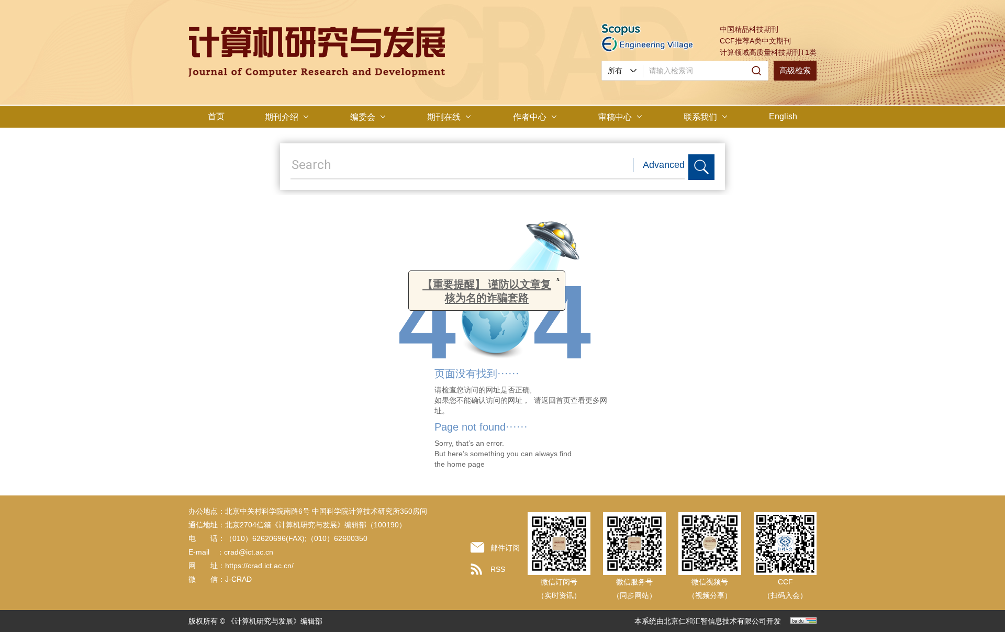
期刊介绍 (281, 116)
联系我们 (700, 116)
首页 (216, 116)
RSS (497, 569)
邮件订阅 (505, 548)
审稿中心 (615, 116)
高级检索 (795, 70)
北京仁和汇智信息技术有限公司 (715, 621)
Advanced (664, 165)
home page (466, 464)
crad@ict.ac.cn (248, 552)
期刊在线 (444, 116)
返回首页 (556, 400)
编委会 (362, 116)
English (783, 116)
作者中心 (529, 116)
